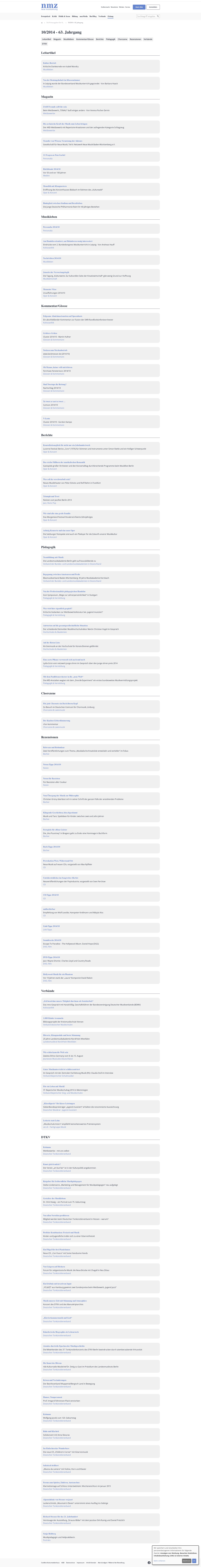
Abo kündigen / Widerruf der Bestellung (111, 1563)
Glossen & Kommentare (53, 339)
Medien (46, 175)
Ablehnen (186, 1561)
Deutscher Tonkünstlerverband (57, 1154)
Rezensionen (135, 39)
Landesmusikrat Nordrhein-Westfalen (59, 1041)
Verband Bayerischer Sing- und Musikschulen (63, 1093)
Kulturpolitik (48, 247)
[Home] (49, 7)
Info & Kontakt (91, 1563)
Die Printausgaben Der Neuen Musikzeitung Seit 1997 (55, 23)
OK (194, 1561)
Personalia (47, 158)
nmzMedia (84, 16)
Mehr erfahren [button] (159, 1561)
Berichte (100, 39)
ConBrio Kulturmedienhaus (50, 1563)
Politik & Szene (64, 16)
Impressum (80, 1563)
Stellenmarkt (105, 7)
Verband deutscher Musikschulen (58, 1024)
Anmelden (153, 7)
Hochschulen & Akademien (55, 632)
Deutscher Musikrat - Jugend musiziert (60, 1110)
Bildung (75, 16)
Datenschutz (70, 1563)
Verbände (102, 16)
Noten (46, 768)
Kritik (54, 16)
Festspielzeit (45, 16)
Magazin (57, 39)
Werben (121, 7)
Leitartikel (46, 39)
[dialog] (175, 1555)
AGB (62, 1563)
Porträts (46, 1540)
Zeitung (110, 16)
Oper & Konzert (50, 192)
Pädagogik (110, 39)
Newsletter (114, 7)
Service (127, 7)
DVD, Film (47, 946)
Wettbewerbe (49, 113)
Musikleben (69, 39)
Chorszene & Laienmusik (54, 710)
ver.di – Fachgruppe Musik (54, 1127)
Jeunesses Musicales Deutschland (58, 1059)
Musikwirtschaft (50, 278)
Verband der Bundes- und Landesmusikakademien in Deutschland (72, 564)
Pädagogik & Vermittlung (54, 598)
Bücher (46, 754)
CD (44, 867)
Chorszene (122, 39)
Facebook (149, 1563)
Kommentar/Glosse (85, 39)
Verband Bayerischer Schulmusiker (58, 1076)
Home (42, 22)
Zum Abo (139, 7)
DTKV (44, 43)
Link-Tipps (47, 929)
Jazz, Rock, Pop (49, 503)
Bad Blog (93, 16)
